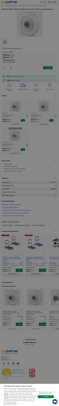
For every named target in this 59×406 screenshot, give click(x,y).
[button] (20, 404)
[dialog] (29, 395)
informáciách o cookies (27, 399)
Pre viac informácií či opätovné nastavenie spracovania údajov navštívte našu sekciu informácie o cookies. (20, 401)
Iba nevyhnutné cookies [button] (45, 393)
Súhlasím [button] (45, 396)
